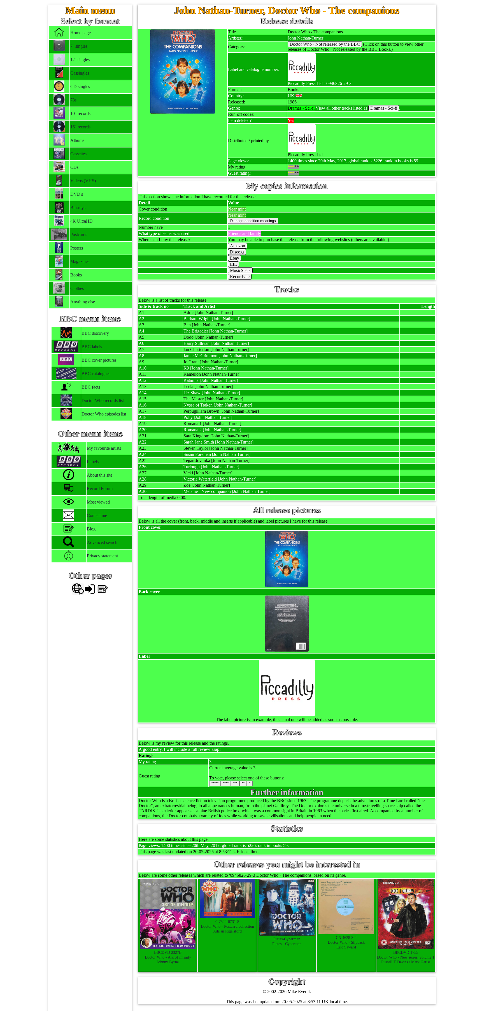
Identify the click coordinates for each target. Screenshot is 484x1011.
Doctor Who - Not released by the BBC (325, 44)
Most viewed (98, 502)
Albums (77, 140)
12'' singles (80, 59)
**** (226, 783)
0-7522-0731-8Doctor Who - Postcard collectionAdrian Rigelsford (227, 926)
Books (76, 275)
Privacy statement (102, 555)
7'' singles (78, 46)
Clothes (77, 288)
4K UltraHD (81, 221)
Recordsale (240, 276)
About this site (99, 475)
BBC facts (91, 387)
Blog (91, 529)
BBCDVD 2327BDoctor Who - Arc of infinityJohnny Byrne (168, 957)
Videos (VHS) (83, 180)
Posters (76, 248)
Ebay (234, 258)
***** (214, 783)
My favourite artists (104, 448)
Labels (93, 461)
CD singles (80, 86)
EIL (233, 264)
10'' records (80, 113)
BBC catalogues (96, 373)
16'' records (80, 126)
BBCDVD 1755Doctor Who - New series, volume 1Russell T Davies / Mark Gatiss (405, 957)
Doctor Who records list (103, 400)
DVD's (76, 194)
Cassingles (79, 73)
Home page (80, 32)
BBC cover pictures (99, 360)
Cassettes (78, 153)
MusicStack (240, 270)
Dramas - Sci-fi (383, 108)
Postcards (78, 234)
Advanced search (102, 542)
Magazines (79, 261)
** (243, 783)
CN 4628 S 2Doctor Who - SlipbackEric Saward (346, 942)
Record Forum (100, 488)
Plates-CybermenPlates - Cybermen (286, 941)
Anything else (82, 301)
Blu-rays (77, 207)
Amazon (237, 245)
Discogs (237, 252)
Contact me (97, 515)
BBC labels (92, 346)
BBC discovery (95, 333)
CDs (74, 167)
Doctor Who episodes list (104, 414)
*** (235, 783)
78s (73, 100)
